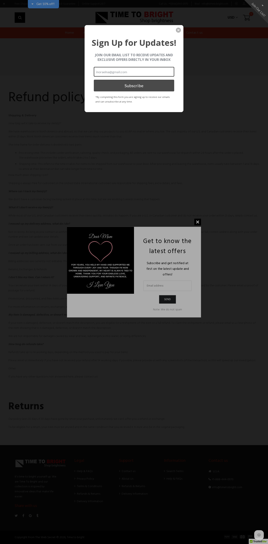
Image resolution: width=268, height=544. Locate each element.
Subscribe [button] (134, 85)
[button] (178, 30)
